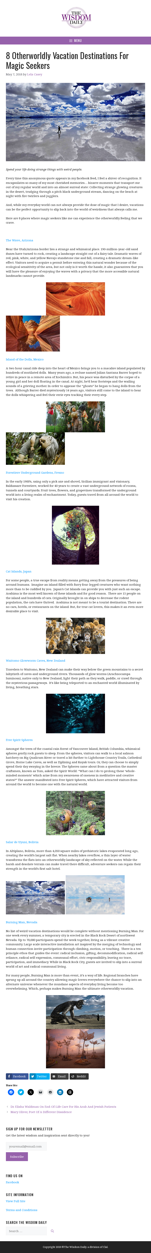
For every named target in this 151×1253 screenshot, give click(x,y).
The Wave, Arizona (19, 240)
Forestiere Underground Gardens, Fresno (35, 472)
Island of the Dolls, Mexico (25, 359)
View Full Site (15, 1201)
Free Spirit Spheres (19, 740)
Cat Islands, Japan (18, 571)
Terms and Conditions (21, 1210)
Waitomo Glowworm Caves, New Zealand (35, 660)
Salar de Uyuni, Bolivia (22, 842)
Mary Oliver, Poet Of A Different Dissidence (41, 1112)
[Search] (52, 1231)
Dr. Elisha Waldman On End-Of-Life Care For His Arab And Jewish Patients (63, 1107)
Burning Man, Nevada (21, 922)
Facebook (12, 1182)
